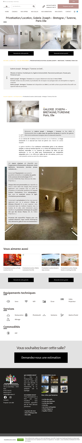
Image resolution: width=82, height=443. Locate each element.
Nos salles (28, 415)
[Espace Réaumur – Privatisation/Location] (45, 379)
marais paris (67, 73)
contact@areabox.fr (9, 394)
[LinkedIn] (77, 11)
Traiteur (49, 411)
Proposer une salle (8, 403)
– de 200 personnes (17, 97)
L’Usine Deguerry (47, 409)
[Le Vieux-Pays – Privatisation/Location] (45, 389)
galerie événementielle (40, 73)
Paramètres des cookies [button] (10, 439)
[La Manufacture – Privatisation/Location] (64, 379)
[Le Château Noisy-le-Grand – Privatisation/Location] (54, 379)
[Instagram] (74, 11)
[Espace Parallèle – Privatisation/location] (54, 389)
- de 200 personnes (23, 61)
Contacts (5, 400)
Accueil (5, 61)
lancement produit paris (55, 73)
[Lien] (6, 6)
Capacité (12, 61)
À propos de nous (30, 411)
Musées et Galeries (16, 73)
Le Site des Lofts (47, 399)
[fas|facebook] (5, 397)
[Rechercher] (34, 6)
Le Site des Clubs (47, 403)
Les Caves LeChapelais (49, 407)
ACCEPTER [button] (20, 440)
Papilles (44, 411)
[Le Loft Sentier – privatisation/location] (64, 389)
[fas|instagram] (10, 397)
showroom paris (15, 75)
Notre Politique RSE (31, 413)
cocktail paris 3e (28, 73)
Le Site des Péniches (48, 401)
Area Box (45, 405)
